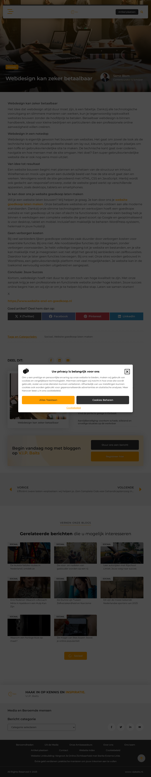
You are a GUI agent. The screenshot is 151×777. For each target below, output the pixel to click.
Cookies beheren (102, 400)
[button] (127, 371)
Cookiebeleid (73, 407)
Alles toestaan (48, 400)
